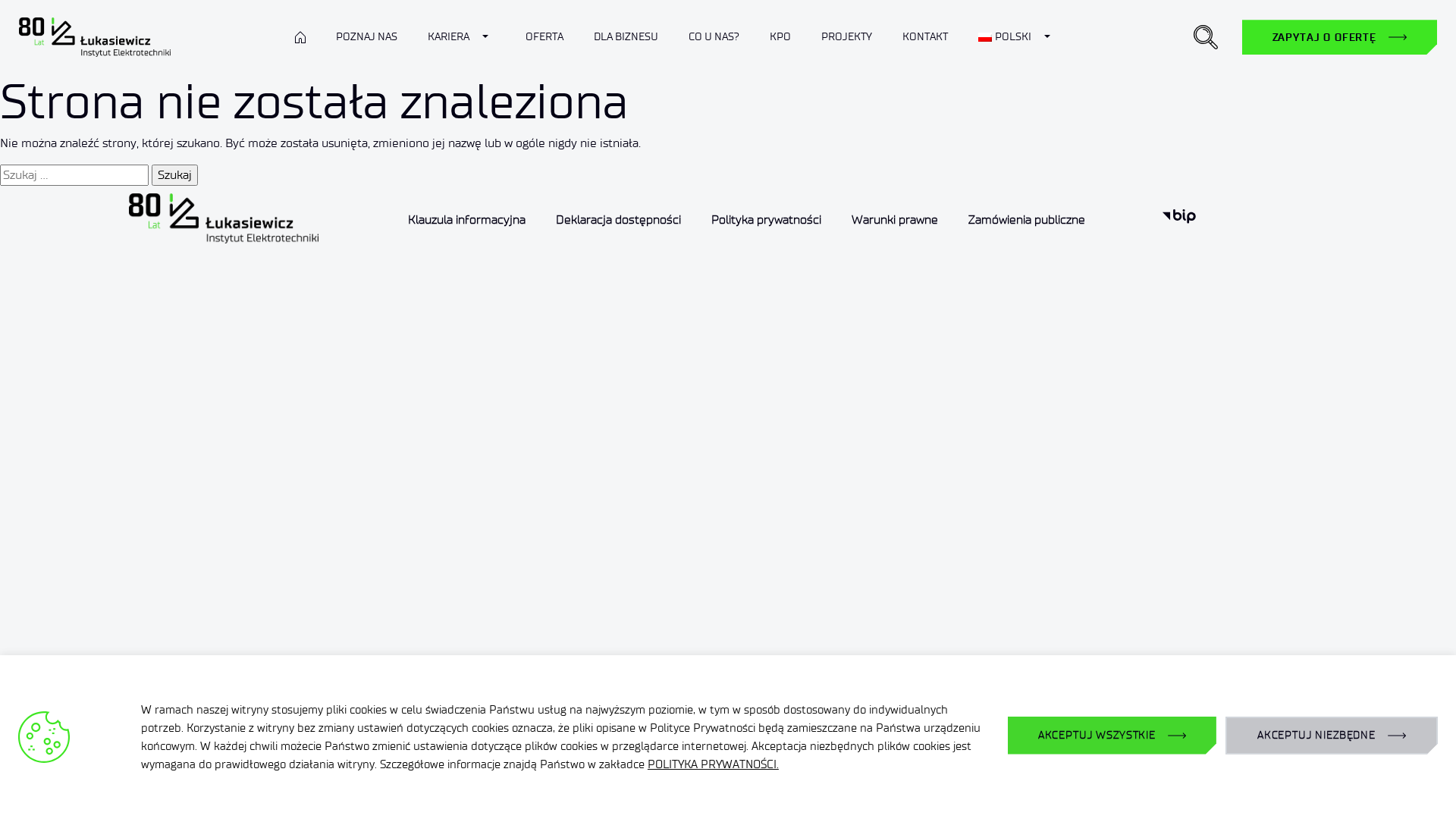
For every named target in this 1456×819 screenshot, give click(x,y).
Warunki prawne (895, 219)
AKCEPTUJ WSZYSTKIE (1097, 735)
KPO (780, 36)
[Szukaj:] (74, 175)
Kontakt (925, 36)
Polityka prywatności (766, 219)
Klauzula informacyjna (467, 219)
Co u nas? (714, 36)
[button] (1206, 37)
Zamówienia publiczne (1026, 219)
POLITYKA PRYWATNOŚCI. (713, 764)
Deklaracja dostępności (618, 219)
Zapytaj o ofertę (1324, 37)
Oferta (544, 36)
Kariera (448, 36)
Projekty (846, 36)
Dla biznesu (626, 36)
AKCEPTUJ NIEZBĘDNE (1316, 735)
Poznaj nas (366, 36)
